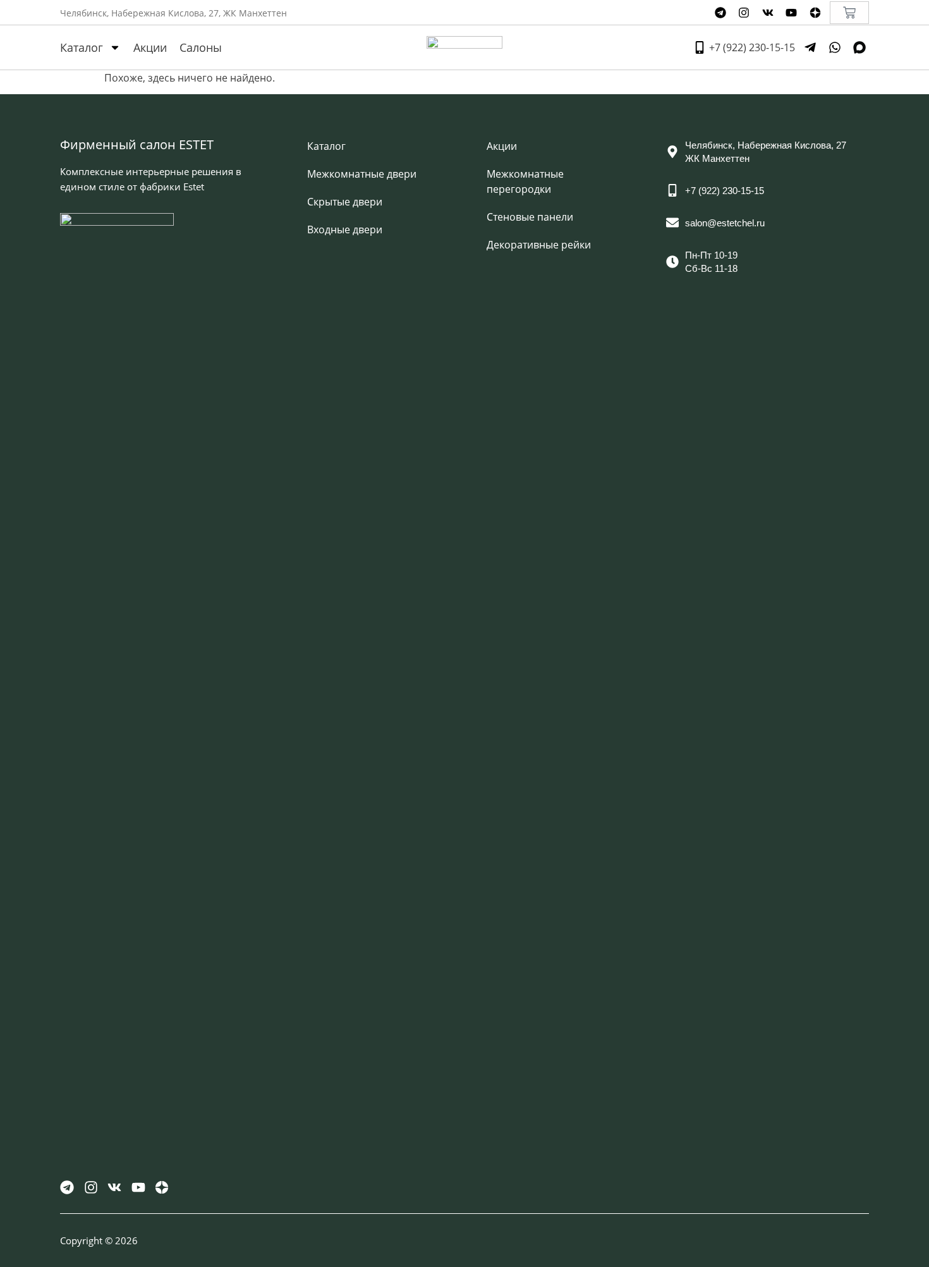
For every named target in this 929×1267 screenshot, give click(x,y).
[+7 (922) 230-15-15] (672, 190)
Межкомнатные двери (361, 174)
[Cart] (849, 12)
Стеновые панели (530, 217)
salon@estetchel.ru (725, 222)
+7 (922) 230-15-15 (724, 190)
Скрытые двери (344, 202)
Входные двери (344, 229)
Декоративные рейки (539, 245)
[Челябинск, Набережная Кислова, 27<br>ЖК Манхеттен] (672, 151)
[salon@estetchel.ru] (672, 222)
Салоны (200, 47)
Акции (150, 47)
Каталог (81, 47)
